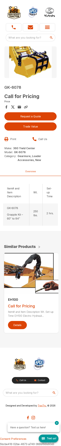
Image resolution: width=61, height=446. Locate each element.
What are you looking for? (24, 37)
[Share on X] (13, 107)
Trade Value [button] (30, 126)
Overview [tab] (30, 171)
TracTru (42, 405)
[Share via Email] (19, 107)
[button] (13, 27)
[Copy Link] (26, 107)
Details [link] (17, 325)
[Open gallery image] (30, 62)
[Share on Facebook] (6, 107)
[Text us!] (48, 439)
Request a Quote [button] (30, 116)
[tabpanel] (30, 62)
